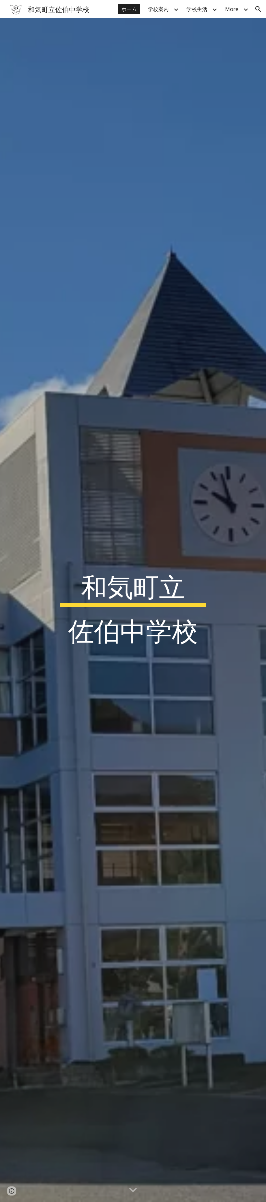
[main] (133, 610)
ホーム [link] (129, 9)
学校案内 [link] (158, 9)
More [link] (231, 9)
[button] (258, 9)
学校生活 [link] (197, 9)
